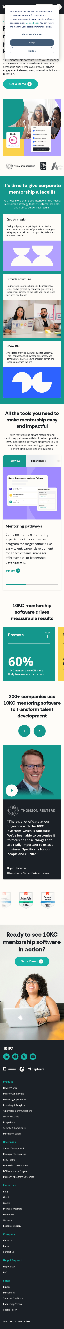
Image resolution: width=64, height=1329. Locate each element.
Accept (32, 42)
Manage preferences (32, 34)
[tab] (14, 461)
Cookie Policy (32, 22)
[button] (24, 731)
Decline (32, 50)
